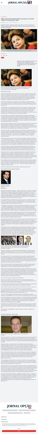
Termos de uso (4, 421)
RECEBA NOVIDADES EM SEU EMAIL (15, 412)
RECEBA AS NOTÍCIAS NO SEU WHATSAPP (27, 410)
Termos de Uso (24, 425)
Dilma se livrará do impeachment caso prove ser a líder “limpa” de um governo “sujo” (17, 19)
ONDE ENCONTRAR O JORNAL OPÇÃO (10, 410)
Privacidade (4, 419)
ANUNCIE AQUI (27, 412)
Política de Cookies (13, 425)
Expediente (4, 416)
